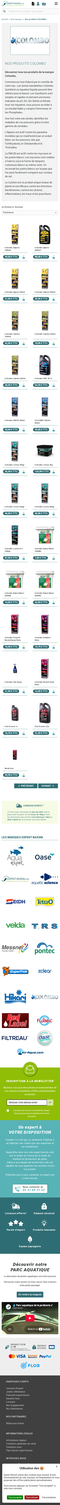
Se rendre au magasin (30, 1294)
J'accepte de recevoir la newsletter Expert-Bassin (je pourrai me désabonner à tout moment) (31, 1113)
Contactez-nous (14, 1447)
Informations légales (16, 1440)
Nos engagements (15, 1405)
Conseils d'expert (14, 1388)
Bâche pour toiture (15, 1423)
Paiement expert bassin (17, 1395)
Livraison (10, 1402)
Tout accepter (15, 1497)
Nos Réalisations (14, 1408)
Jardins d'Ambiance (15, 1391)
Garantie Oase (13, 1398)
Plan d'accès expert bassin (19, 1450)
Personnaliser (49, 1497)
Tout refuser (32, 1497)
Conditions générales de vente (21, 1443)
